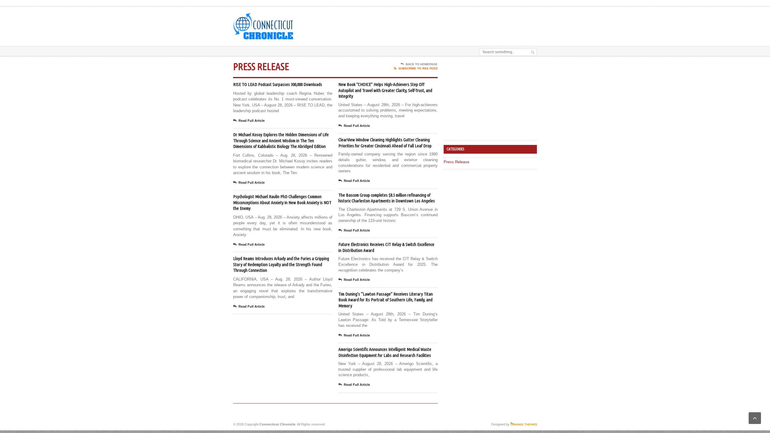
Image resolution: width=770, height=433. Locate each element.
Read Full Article (252, 120)
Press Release (456, 162)
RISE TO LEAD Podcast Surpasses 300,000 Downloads (277, 84)
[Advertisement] (466, 22)
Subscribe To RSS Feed (418, 68)
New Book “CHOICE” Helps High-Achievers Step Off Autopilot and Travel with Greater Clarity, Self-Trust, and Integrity (385, 90)
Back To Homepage (422, 64)
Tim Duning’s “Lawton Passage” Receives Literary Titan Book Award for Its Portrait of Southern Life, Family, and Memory (385, 299)
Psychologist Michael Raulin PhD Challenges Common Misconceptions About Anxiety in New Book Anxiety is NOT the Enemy (282, 202)
